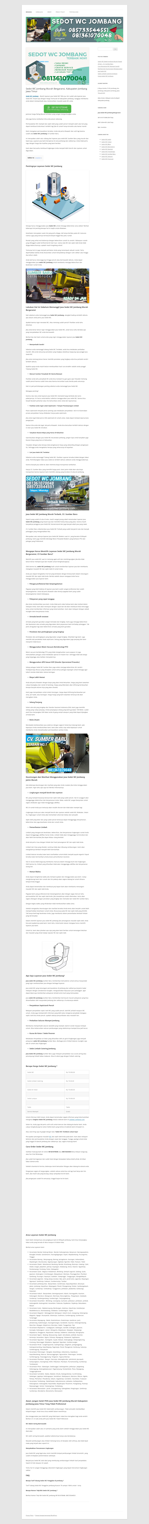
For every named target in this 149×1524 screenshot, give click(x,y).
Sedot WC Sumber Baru (108, 154)
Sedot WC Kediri (106, 139)
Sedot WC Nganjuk (107, 149)
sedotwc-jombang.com (77, 1120)
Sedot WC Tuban (106, 142)
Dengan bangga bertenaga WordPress (46, 1515)
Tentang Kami (73, 12)
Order (49, 12)
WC (50, 1137)
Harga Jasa (39, 12)
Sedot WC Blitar (106, 144)
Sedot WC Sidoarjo (107, 156)
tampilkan (38, 158)
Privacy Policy (60, 12)
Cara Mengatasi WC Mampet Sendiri (108, 66)
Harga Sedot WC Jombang (105, 76)
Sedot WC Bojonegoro (108, 147)
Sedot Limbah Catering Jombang (107, 74)
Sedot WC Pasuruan (107, 159)
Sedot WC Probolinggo (108, 152)
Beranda (29, 12)
